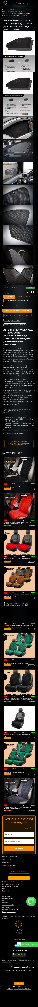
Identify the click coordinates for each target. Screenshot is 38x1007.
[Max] (31, 922)
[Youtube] (21, 933)
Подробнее (31, 489)
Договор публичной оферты (11, 884)
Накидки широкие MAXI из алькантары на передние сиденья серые (17, 808)
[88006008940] (24, 4)
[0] (15, 4)
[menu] (34, 3)
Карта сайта (6, 891)
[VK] (17, 933)
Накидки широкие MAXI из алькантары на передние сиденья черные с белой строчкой (18, 699)
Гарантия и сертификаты (10, 886)
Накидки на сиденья (8, 899)
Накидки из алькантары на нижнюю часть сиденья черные (17, 735)
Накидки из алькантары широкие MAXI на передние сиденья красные (17, 523)
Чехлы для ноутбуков (8, 912)
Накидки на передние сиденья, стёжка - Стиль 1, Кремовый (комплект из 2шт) (19, 626)
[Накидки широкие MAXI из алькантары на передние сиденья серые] (19, 791)
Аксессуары (6, 907)
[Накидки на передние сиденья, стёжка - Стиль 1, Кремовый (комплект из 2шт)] (19, 612)
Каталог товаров (21, 10)
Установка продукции (19, 872)
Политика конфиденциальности (12, 882)
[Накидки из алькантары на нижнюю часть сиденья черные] (19, 718)
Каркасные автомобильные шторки (13, 12)
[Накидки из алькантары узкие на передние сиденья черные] (19, 470)
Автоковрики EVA (8, 905)
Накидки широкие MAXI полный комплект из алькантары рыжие (18, 595)
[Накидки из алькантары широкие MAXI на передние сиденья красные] (19, 506)
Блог (3, 889)
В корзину (9, 297)
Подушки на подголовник (10, 910)
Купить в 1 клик (24, 297)
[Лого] (19, 925)
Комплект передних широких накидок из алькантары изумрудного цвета (17, 771)
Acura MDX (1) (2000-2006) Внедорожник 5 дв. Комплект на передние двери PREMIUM (17, 14)
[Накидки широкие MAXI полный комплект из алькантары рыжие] (19, 579)
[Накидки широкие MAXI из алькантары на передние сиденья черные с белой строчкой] (19, 682)
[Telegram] (15, 946)
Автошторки (6, 896)
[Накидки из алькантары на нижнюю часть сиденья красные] (19, 542)
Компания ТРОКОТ (8, 10)
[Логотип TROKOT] (5, 3)
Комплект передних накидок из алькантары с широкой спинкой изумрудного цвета (18, 662)
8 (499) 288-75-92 (19, 950)
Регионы (19, 983)
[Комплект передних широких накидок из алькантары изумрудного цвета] (19, 755)
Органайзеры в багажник (7, 901)
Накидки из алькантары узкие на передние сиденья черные (17, 486)
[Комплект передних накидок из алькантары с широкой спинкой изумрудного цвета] (19, 646)
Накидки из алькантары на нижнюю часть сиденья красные (17, 559)
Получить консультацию (19, 301)
